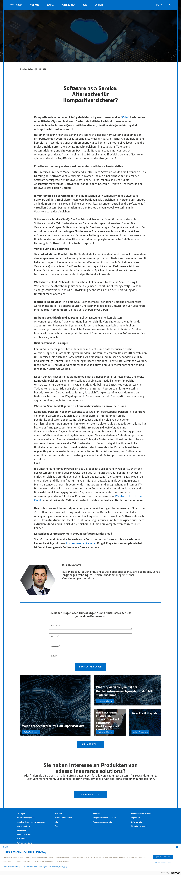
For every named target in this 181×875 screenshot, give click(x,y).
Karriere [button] (98, 5)
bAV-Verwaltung (23, 826)
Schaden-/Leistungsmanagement (31, 822)
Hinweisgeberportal (139, 826)
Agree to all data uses (163, 857)
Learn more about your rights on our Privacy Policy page (46, 867)
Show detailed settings (11, 867)
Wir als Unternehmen (63, 818)
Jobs (56, 822)
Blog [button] (85, 5)
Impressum (135, 818)
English (5, 847)
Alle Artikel (89, 744)
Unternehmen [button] (68, 5)
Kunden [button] (50, 5)
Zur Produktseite (89, 794)
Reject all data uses (163, 863)
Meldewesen (22, 830)
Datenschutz (136, 822)
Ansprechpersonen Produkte (104, 818)
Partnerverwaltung (24, 843)
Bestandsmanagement (26, 818)
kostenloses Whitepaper (81, 543)
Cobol (125, 117)
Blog (56, 826)
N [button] (170, 5)
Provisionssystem (24, 834)
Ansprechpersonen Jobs (102, 822)
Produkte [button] (34, 5)
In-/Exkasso (21, 839)
